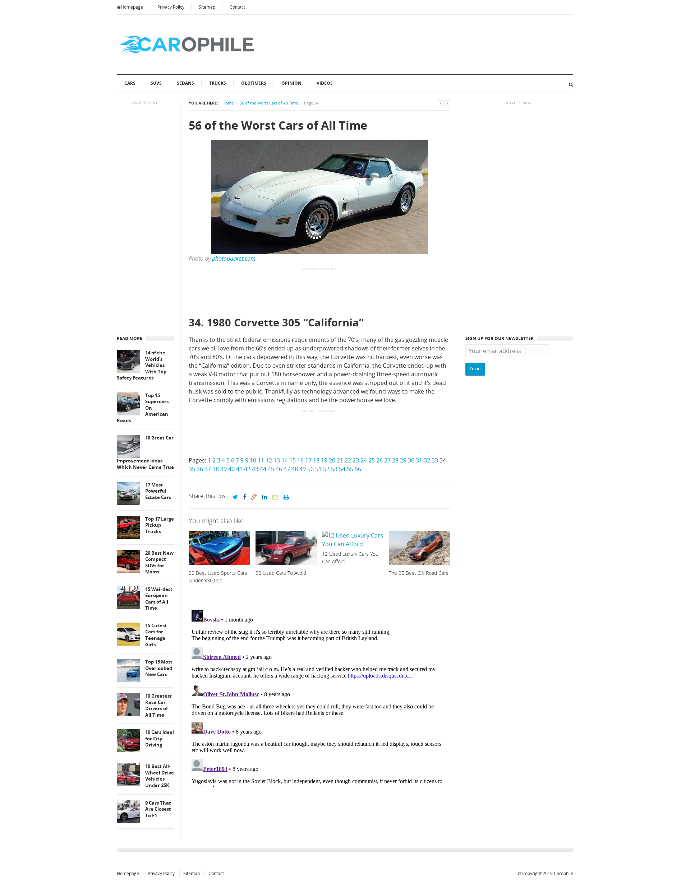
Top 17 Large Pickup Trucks (159, 525)
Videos (325, 83)
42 (247, 469)
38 (215, 469)
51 (318, 469)
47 (287, 469)
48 (294, 469)
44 (263, 469)
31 (419, 460)
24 (363, 460)
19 (324, 460)
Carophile (563, 873)
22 (348, 460)
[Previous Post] (440, 103)
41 (239, 469)
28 (395, 460)
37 (207, 469)
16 (300, 460)
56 (358, 469)
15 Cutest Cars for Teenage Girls (156, 635)
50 (310, 469)
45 (271, 469)
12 (269, 460)
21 (340, 460)
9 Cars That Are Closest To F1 (158, 809)
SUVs (156, 83)
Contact (237, 7)
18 (316, 460)
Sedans (185, 83)
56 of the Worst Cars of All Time (269, 103)
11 (261, 460)
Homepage (132, 7)
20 (332, 460)
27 (387, 460)
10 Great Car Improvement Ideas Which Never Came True (145, 452)
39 (223, 469)
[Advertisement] (319, 292)
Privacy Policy (170, 7)
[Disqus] (319, 697)
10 (253, 460)
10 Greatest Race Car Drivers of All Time (158, 705)
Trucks (217, 83)
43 (255, 469)
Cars (129, 83)
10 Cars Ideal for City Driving (159, 738)
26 (379, 460)
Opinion (291, 83)
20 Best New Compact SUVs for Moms (159, 562)
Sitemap (207, 7)
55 (350, 469)
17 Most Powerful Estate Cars (158, 491)
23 (356, 460)
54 (342, 469)
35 (192, 469)
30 (411, 460)
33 (435, 460)
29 (403, 460)
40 (231, 469)
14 (284, 460)
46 (279, 469)
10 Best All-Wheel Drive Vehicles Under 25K (159, 775)
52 (326, 469)
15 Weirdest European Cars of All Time (158, 598)
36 (200, 469)
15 (292, 460)
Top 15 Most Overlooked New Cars (158, 668)
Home (228, 103)
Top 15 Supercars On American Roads (143, 408)
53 (334, 469)
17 (308, 460)
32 (427, 460)
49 (302, 469)
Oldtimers (253, 83)
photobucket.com (234, 258)
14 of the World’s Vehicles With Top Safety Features (141, 365)
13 (276, 460)
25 (371, 460)
